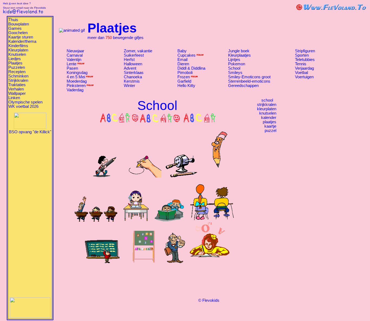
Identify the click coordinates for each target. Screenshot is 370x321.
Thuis (13, 20)
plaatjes (269, 122)
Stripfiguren (305, 51)
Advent (130, 68)
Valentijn (74, 59)
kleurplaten (266, 109)
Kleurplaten (18, 50)
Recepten (16, 72)
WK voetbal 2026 (23, 106)
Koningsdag (77, 72)
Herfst (129, 59)
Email (182, 59)
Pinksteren (76, 85)
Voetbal (301, 72)
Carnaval (75, 55)
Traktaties (17, 85)
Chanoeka (133, 77)
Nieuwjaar (75, 51)
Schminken (18, 76)
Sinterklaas (134, 72)
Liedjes (14, 59)
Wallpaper (17, 93)
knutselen (267, 113)
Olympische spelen (25, 102)
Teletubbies (305, 59)
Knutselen (17, 54)
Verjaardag (304, 68)
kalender (268, 117)
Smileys (235, 72)
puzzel (270, 130)
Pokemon (236, 64)
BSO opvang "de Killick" (30, 132)
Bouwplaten (18, 24)
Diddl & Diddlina (191, 68)
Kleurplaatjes (239, 55)
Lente (71, 64)
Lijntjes (234, 59)
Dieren (183, 64)
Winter (129, 85)
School (234, 68)
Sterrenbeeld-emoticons (249, 81)
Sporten (302, 55)
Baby (182, 51)
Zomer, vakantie (138, 51)
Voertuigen (304, 77)
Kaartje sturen (20, 37)
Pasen (72, 68)
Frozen (183, 77)
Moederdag (77, 81)
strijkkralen (266, 104)
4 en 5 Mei (76, 77)
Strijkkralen (18, 80)
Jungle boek (238, 51)
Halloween (133, 64)
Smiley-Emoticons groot (249, 77)
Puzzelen (16, 67)
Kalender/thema (22, 41)
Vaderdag (75, 90)
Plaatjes (15, 63)
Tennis (300, 64)
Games (15, 28)
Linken (14, 98)
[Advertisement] (30, 215)
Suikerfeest (134, 55)
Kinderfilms (18, 46)
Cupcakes (186, 55)
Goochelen (18, 33)
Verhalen (16, 89)
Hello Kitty (186, 85)
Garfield (184, 81)
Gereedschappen (243, 85)
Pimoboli (185, 72)
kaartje (270, 126)
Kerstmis (132, 81)
